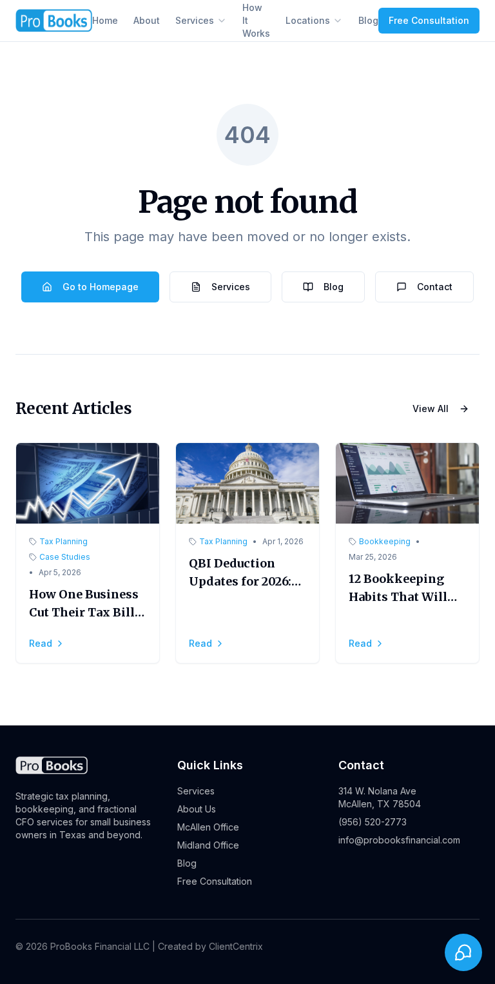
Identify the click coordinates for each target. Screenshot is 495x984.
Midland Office (208, 845)
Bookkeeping (385, 541)
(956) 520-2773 (372, 821)
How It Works (256, 20)
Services (194, 20)
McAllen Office (208, 827)
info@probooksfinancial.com (399, 839)
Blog (368, 20)
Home (105, 20)
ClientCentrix (236, 946)
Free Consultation (429, 20)
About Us (196, 808)
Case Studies (64, 557)
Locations (308, 20)
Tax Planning (63, 541)
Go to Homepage (101, 286)
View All (430, 408)
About (146, 20)
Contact (434, 286)
